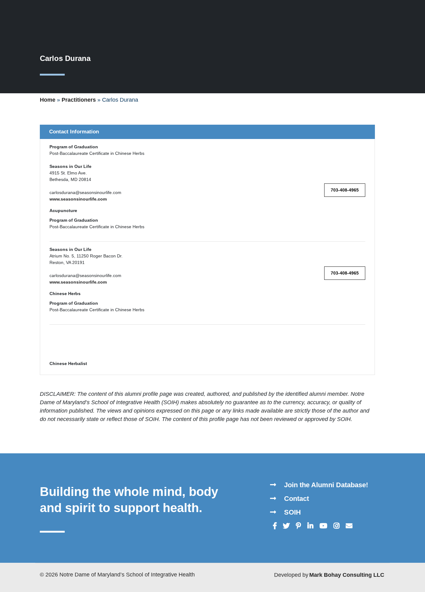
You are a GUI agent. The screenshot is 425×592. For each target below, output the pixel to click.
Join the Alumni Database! (325, 485)
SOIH (291, 512)
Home (47, 100)
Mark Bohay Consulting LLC (346, 575)
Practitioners (79, 100)
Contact (295, 498)
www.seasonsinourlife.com (78, 199)
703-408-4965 (345, 189)
